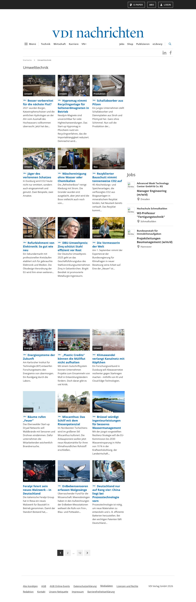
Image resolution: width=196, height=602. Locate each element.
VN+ (84, 43)
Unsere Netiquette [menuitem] (58, 591)
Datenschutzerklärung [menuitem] (85, 586)
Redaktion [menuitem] (28, 591)
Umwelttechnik (44, 60)
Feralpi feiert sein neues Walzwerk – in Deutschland (37, 489)
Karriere (74, 43)
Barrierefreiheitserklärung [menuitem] (101, 591)
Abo (151, 4)
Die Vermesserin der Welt (106, 244)
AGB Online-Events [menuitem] (60, 586)
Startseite (27, 60)
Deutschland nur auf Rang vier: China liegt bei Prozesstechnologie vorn (106, 493)
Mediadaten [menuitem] (106, 585)
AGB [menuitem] (43, 586)
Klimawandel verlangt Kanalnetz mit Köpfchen (108, 358)
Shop (130, 43)
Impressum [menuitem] (78, 591)
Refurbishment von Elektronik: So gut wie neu (38, 246)
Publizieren (143, 43)
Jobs (121, 43)
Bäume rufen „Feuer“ (34, 418)
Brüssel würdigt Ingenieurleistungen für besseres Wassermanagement (106, 422)
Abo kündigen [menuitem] (30, 586)
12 (80, 552)
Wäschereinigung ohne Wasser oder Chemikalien (72, 177)
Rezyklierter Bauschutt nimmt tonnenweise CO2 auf (107, 177)
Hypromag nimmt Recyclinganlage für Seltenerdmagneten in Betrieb (73, 106)
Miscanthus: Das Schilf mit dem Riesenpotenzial (71, 420)
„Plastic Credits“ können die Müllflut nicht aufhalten (71, 358)
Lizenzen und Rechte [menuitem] (127, 586)
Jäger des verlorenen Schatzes (37, 175)
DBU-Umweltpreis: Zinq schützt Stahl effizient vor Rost (73, 246)
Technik (45, 43)
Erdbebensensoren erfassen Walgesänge (73, 488)
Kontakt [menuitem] (41, 591)
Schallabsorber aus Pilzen (107, 102)
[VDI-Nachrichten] (98, 32)
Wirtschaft (60, 43)
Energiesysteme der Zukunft (39, 356)
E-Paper (138, 4)
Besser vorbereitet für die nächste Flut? (38, 102)
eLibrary (157, 43)
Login (167, 4)
